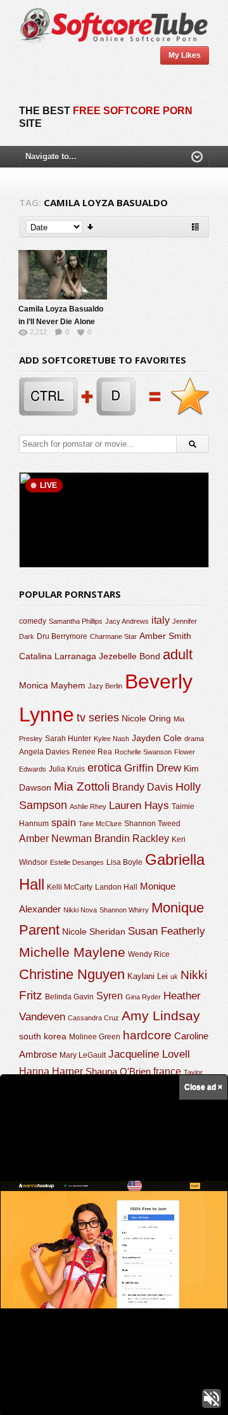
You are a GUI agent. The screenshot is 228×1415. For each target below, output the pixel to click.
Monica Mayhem (52, 685)
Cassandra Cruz (93, 1018)
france (167, 1071)
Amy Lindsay (161, 1015)
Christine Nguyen (72, 974)
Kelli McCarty (69, 887)
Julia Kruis (67, 769)
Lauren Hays (139, 806)
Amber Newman (55, 838)
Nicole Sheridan (93, 931)
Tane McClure (100, 823)
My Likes (184, 55)
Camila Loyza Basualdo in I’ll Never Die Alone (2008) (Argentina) (60, 322)
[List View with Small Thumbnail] (195, 227)
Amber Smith (165, 636)
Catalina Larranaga (57, 656)
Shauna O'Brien (118, 1071)
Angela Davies (44, 751)
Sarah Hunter (68, 738)
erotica (104, 767)
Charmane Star (113, 636)
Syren (109, 996)
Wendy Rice (149, 954)
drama (194, 738)
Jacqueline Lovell (149, 1054)
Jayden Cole (157, 738)
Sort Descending (90, 227)
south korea (42, 1036)
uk (174, 976)
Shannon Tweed (152, 823)
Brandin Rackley (131, 838)
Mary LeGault (83, 1055)
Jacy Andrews (127, 621)
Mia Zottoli (82, 786)
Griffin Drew (152, 768)
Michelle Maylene (72, 952)
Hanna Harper (51, 1071)
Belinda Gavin (69, 996)
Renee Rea (92, 751)
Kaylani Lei (147, 976)
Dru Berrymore (62, 636)
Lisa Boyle (124, 862)
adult (178, 654)
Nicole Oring (146, 718)
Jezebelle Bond (129, 656)
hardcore (147, 1035)
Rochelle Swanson (143, 752)
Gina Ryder (143, 997)
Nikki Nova (80, 910)
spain (63, 822)
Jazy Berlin (105, 686)
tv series (98, 717)
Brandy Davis (142, 787)
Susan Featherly (166, 931)
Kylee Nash (111, 738)
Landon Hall (116, 887)
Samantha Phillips (76, 621)
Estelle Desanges (77, 862)
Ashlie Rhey (88, 806)
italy (160, 620)
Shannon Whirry (124, 910)
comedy (32, 621)
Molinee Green (94, 1036)
